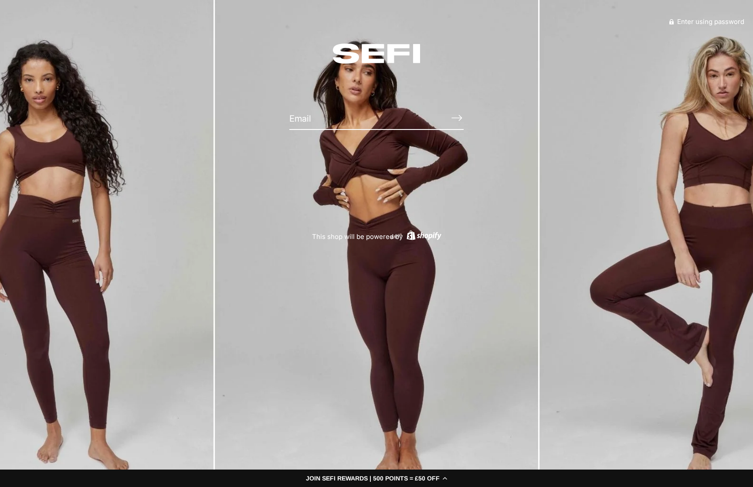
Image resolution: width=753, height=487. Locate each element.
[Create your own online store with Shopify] (422, 236)
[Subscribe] (456, 118)
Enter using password (709, 21)
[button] (376, 478)
